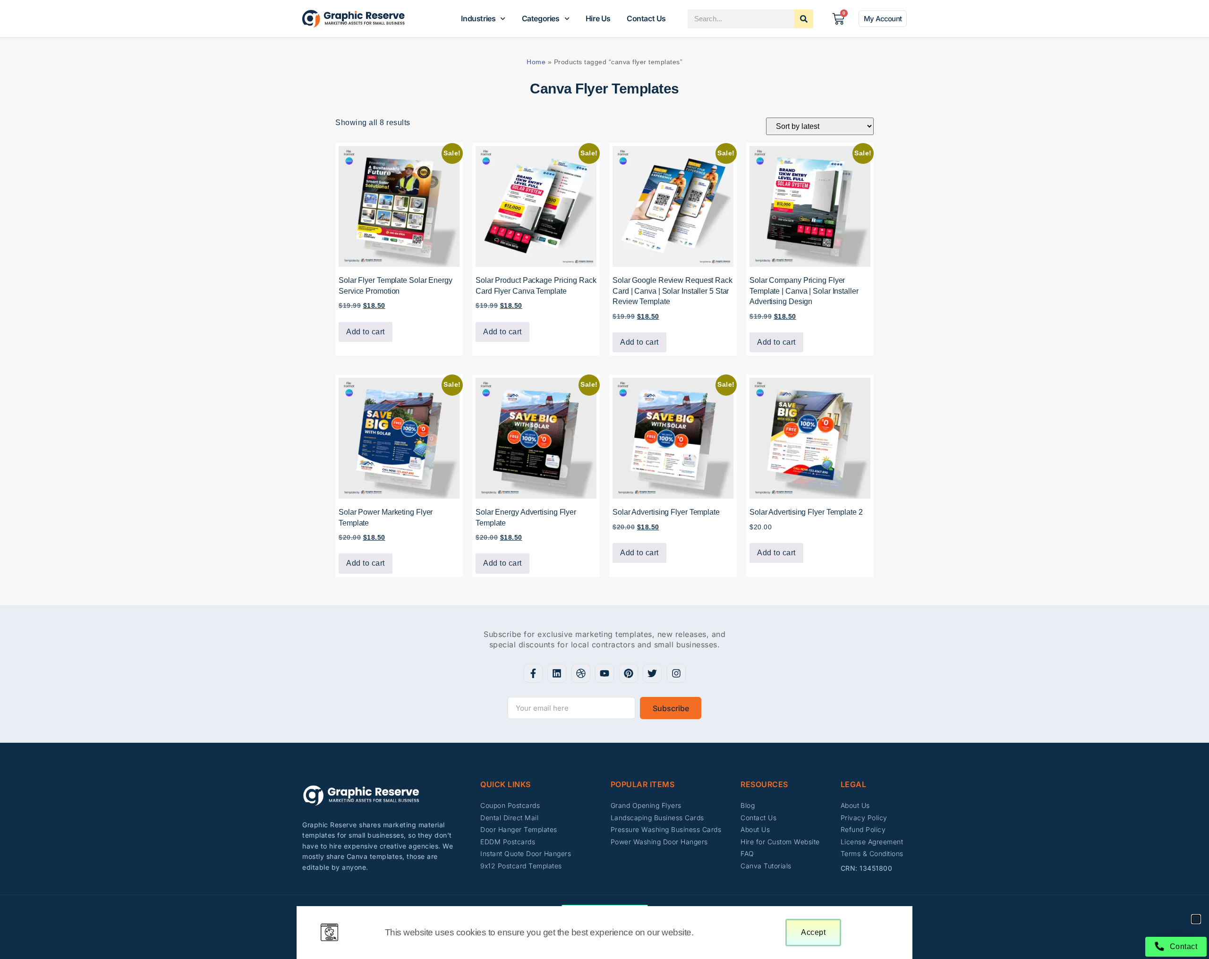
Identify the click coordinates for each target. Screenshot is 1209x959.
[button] (1196, 919)
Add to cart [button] (365, 332)
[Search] (803, 18)
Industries (478, 18)
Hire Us (598, 18)
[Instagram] (676, 673)
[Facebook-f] (533, 673)
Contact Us (646, 18)
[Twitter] (652, 673)
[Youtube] (604, 673)
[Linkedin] (556, 673)
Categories (541, 18)
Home (536, 62)
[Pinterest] (628, 673)
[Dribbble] (580, 673)
